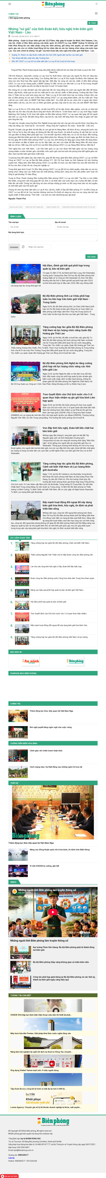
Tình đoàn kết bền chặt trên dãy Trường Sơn (30, 58)
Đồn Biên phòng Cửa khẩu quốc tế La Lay (79, 207)
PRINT (93, 23)
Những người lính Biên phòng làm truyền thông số (39, 940)
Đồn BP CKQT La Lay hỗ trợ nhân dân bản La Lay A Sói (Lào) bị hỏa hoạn (43, 61)
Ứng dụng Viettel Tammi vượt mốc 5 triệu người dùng (34, 1070)
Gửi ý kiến (91, 257)
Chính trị (15, 704)
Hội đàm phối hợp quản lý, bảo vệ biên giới (48, 602)
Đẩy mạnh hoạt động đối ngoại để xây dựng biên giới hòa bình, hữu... (59, 625)
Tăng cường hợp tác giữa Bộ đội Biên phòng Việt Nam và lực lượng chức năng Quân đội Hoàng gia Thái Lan (68, 330)
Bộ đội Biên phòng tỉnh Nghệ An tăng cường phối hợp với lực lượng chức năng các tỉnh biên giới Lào (67, 366)
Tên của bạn (13, 222)
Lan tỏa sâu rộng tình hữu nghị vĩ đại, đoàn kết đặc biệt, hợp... (57, 566)
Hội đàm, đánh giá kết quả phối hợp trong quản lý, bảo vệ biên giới (66, 267)
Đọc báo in (16, 652)
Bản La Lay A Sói (16, 207)
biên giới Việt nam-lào (34, 207)
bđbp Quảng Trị (53, 207)
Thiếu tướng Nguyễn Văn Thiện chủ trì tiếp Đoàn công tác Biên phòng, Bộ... (62, 555)
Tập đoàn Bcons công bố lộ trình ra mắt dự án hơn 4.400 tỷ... (38, 1089)
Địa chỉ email (60, 222)
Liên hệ (11, 1158)
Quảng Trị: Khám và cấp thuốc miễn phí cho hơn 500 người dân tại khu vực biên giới (47, 55)
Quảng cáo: (18, 1155)
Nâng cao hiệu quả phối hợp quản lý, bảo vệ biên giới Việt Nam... (57, 590)
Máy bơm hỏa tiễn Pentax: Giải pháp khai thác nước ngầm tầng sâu (40, 1033)
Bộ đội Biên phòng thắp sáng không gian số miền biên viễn (61, 962)
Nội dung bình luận (16, 232)
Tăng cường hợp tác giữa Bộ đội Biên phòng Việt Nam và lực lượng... (60, 637)
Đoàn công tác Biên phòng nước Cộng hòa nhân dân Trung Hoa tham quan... (63, 578)
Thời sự (14, 783)
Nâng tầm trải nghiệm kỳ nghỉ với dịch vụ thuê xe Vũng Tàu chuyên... (41, 1052)
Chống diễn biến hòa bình (23, 743)
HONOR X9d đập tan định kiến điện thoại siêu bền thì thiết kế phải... (41, 1015)
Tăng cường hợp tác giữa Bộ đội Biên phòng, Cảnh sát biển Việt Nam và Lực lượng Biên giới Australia (68, 467)
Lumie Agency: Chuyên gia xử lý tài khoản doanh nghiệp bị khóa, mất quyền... (45, 1107)
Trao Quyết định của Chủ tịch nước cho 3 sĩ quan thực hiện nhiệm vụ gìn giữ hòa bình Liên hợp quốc (69, 397)
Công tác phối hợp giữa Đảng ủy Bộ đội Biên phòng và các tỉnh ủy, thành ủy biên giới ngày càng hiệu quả (64, 978)
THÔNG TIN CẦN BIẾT (20, 995)
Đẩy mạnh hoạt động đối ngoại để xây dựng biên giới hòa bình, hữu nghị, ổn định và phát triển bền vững (68, 505)
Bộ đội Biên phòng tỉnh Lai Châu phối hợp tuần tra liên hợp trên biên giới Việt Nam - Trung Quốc (66, 299)
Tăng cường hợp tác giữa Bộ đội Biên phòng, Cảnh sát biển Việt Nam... (60, 543)
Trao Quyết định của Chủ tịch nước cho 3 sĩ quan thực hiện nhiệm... (59, 613)
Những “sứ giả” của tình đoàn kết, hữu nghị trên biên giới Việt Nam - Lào (50, 30)
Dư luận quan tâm (20, 538)
